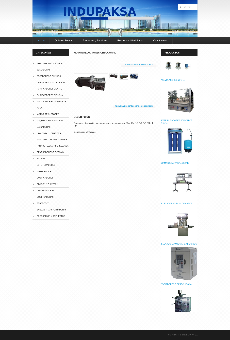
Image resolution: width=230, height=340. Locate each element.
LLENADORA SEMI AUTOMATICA (176, 180)
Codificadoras (45, 197)
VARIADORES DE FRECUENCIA (176, 261)
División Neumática (47, 184)
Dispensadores (45, 190)
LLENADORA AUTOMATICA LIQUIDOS (179, 220)
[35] (135, 75)
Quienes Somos (64, 40)
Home (41, 40)
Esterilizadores (46, 165)
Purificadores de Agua (50, 95)
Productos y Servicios (95, 40)
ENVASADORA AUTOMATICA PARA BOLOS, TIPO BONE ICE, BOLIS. (177, 302)
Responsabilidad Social (130, 40)
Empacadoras (44, 171)
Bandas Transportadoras (52, 210)
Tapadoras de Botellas (50, 63)
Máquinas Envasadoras (50, 120)
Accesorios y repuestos (51, 216)
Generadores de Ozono (50, 152)
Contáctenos (160, 40)
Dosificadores (45, 178)
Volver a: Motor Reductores (139, 64)
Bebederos (43, 203)
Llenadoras (44, 127)
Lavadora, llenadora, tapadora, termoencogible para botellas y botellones (53, 139)
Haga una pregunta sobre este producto (134, 106)
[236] (125, 75)
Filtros (41, 158)
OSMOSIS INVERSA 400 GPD (175, 140)
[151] (114, 75)
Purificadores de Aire (49, 89)
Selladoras (43, 70)
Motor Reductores (48, 114)
